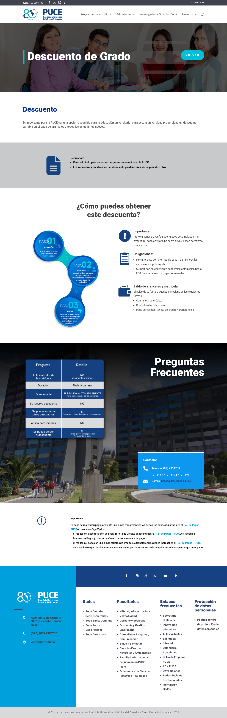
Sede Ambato (94, 611)
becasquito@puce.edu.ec (176, 481)
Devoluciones (171, 671)
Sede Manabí (93, 629)
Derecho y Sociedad (132, 620)
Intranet (168, 643)
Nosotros (188, 14)
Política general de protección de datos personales (208, 624)
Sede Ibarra (92, 625)
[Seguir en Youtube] (165, 576)
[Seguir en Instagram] (137, 576)
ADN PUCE (169, 666)
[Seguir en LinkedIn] (176, 576)
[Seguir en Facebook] (126, 576)
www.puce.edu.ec (43, 642)
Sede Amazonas (95, 634)
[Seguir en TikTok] (146, 576)
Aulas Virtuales (172, 634)
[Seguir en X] (54, 2)
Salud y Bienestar (131, 643)
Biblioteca (169, 638)
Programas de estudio (94, 14)
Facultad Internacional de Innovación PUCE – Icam (134, 662)
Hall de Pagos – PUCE (168, 533)
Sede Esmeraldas (96, 616)
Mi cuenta (195, 3)
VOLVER (193, 55)
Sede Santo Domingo (98, 620)
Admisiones (124, 14)
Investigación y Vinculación (156, 14)
